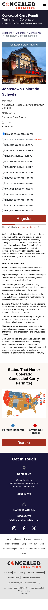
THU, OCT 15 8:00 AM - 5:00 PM (19, 172)
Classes (17, 539)
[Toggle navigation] (44, 6)
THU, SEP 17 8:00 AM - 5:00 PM (19, 150)
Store (41, 544)
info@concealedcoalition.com (24, 520)
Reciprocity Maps (11, 544)
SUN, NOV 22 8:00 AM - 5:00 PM (19, 211)
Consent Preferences (31, 578)
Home (8, 539)
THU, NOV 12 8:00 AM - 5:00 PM (19, 194)
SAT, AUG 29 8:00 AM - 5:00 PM (19, 140)
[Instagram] (14, 528)
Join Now (33, 544)
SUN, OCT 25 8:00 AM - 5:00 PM (19, 189)
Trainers (27, 539)
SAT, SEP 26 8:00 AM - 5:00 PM (19, 161)
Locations (7, 33)
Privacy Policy (19, 572)
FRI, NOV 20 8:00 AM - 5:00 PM (19, 200)
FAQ (22, 548)
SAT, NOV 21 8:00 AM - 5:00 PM (19, 205)
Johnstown (35, 33)
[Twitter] (34, 528)
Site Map (8, 572)
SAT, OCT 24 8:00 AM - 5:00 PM (19, 183)
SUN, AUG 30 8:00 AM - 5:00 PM (19, 145)
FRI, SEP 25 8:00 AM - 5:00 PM (18, 156)
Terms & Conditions (35, 572)
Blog (24, 544)
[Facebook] (24, 528)
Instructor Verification (35, 548)
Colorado (21, 33)
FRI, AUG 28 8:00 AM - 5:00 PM (19, 134)
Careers (24, 553)
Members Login (10, 548)
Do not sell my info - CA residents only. (24, 583)
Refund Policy (14, 578)
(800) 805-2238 (24, 494)
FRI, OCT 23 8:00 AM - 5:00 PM (19, 178)
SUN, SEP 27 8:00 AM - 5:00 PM (19, 167)
